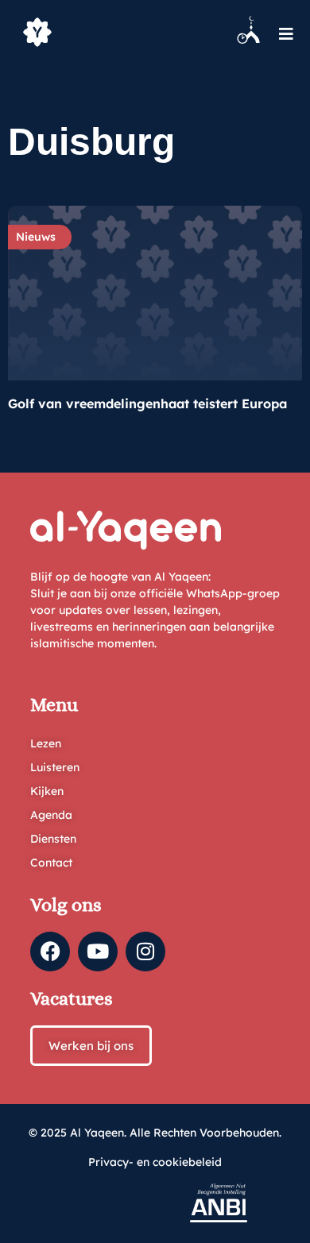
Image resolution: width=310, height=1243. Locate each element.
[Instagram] (145, 951)
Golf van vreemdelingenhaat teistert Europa (147, 403)
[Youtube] (98, 951)
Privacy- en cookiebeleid (155, 1162)
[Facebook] (50, 951)
